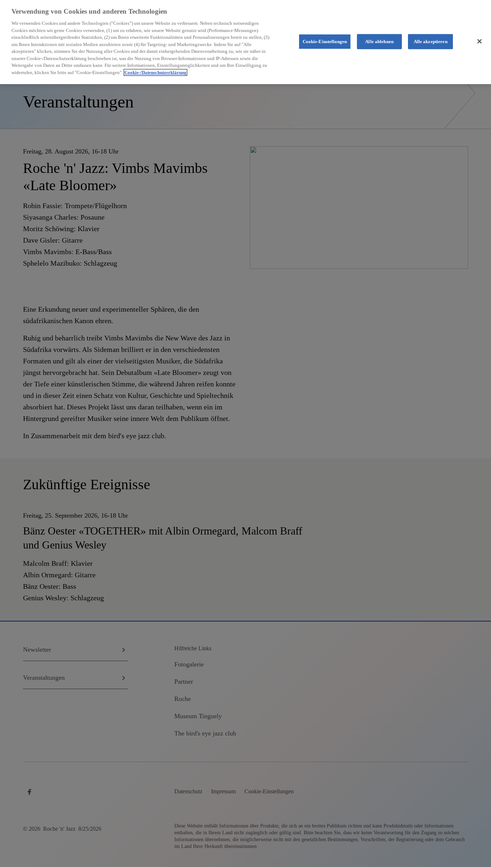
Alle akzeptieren (431, 41)
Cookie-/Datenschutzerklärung (155, 72)
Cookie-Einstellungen (325, 41)
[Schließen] (479, 41)
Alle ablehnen (379, 41)
